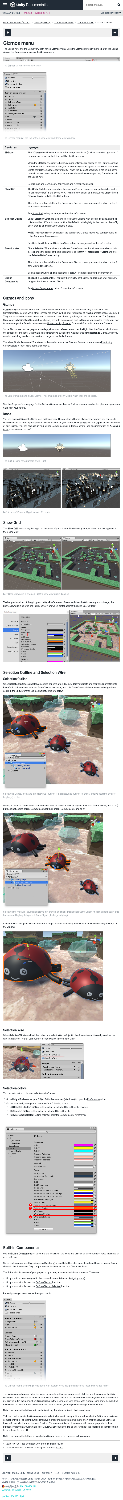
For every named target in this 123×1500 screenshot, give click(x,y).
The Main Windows (64, 22)
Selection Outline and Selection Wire (50, 243)
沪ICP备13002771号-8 (13, 1496)
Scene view (13, 49)
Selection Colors (47, 691)
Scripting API (42, 12)
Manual (28, 12)
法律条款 (6, 1489)
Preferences (93, 1099)
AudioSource (77, 333)
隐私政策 (16, 1489)
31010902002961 (29, 1486)
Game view (33, 49)
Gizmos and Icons (41, 184)
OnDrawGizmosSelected (48, 1286)
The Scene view (86, 22)
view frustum (41, 1423)
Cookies (27, 1489)
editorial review (56, 1443)
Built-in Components (42, 288)
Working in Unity (42, 22)
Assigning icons (76, 1278)
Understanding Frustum (59, 323)
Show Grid (37, 213)
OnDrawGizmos (50, 404)
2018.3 (59, 1447)
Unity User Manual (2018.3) (16, 22)
